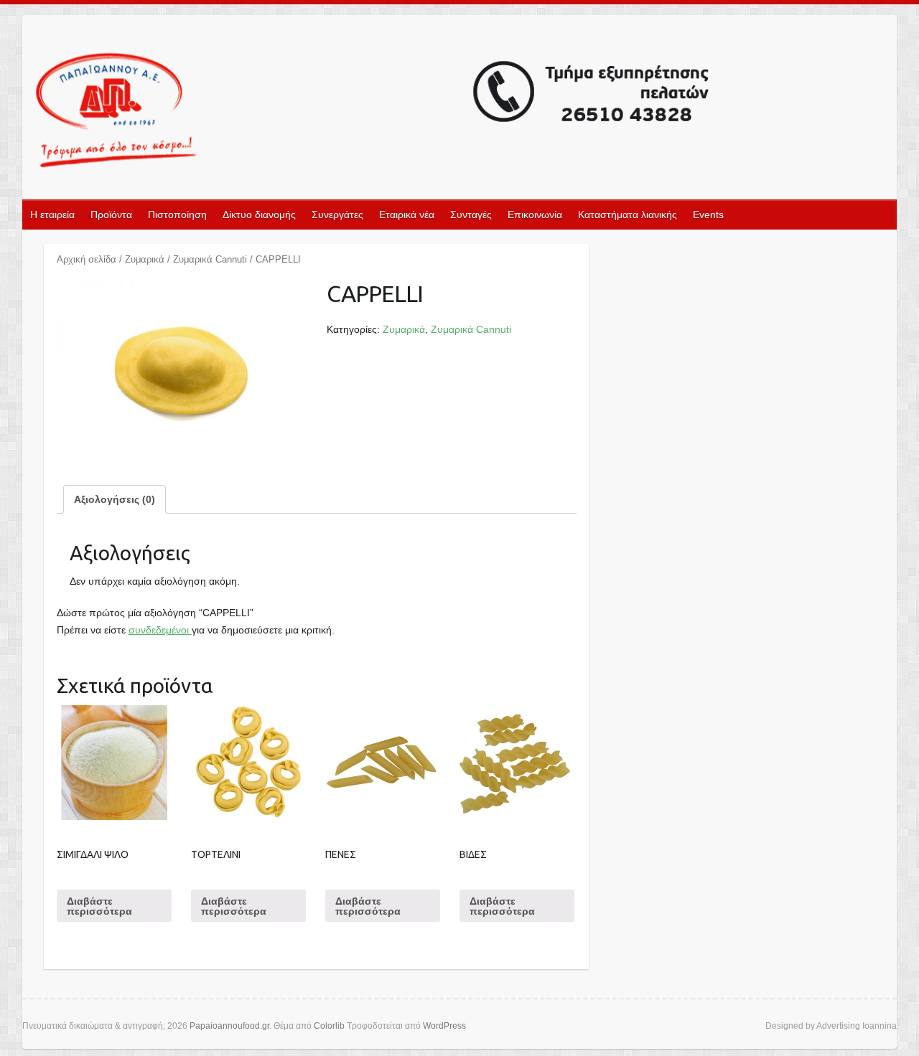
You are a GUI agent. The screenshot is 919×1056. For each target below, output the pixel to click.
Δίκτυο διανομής (259, 214)
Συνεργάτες (337, 214)
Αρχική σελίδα (86, 259)
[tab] (114, 499)
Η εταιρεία (52, 214)
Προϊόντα (111, 214)
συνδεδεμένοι (160, 630)
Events (708, 214)
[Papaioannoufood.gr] (373, 111)
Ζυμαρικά (144, 259)
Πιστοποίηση (177, 214)
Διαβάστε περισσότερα (99, 906)
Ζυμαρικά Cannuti (210, 259)
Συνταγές (471, 214)
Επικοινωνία (535, 214)
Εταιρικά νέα (406, 214)
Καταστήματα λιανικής (627, 214)
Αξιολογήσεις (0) (114, 499)
